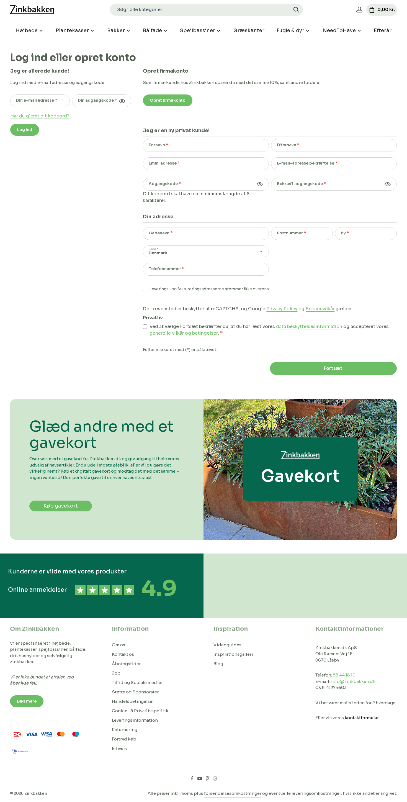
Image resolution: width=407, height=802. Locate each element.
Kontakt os (123, 654)
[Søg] (296, 10)
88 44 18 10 (344, 675)
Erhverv (119, 748)
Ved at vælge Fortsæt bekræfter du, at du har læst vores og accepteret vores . (269, 330)
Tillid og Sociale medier (137, 682)
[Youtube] (200, 779)
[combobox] (200, 10)
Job (116, 673)
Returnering (124, 729)
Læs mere (27, 701)
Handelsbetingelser (133, 701)
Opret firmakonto (168, 100)
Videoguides (227, 644)
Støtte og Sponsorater (135, 692)
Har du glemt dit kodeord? (39, 116)
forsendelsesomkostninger (232, 793)
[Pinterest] (208, 779)
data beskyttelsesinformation (309, 326)
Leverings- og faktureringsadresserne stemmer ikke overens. (210, 288)
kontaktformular (362, 717)
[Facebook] (192, 779)
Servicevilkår (320, 309)
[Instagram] (215, 779)
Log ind (24, 129)
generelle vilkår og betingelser (184, 333)
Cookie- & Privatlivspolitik (140, 710)
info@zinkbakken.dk (353, 681)
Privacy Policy (281, 309)
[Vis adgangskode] (122, 101)
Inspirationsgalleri (233, 654)
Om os (118, 644)
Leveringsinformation (135, 720)
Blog (218, 663)
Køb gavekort (60, 506)
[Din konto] (359, 10)
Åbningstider (126, 663)
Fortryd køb (124, 739)
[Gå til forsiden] (32, 10)
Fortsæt (333, 368)
